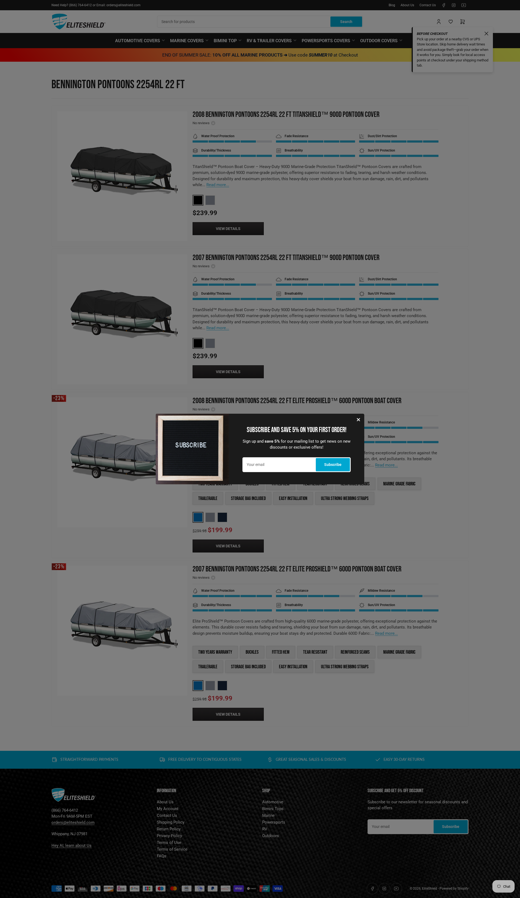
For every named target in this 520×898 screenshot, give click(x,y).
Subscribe (333, 464)
